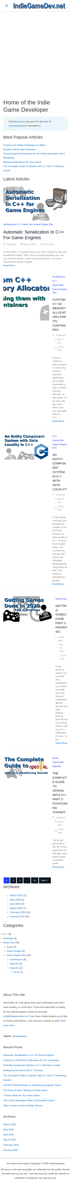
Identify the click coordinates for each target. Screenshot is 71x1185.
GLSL (16, 972)
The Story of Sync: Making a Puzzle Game (25, 1090)
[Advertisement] (35, 49)
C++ (19, 224)
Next (43, 880)
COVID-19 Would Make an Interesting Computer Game (32, 1085)
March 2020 (16, 908)
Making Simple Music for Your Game (22, 162)
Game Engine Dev (43, 224)
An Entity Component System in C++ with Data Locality (60, 472)
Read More (9, 265)
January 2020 (17, 916)
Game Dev (27, 224)
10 (34, 880)
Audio (55, 758)
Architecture (9, 224)
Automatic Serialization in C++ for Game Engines (28, 1055)
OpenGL (14, 968)
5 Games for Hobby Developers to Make (24, 145)
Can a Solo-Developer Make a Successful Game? (29, 1100)
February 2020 (18, 912)
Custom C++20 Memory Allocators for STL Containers (31, 1060)
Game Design (14, 951)
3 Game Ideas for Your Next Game (21, 1095)
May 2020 (15, 900)
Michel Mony (61, 639)
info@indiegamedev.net (15, 1016)
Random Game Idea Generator (19, 149)
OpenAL (57, 766)
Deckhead (11, 244)
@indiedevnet (19, 1036)
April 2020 (15, 904)
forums (21, 121)
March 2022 (16, 895)
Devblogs (8, 938)
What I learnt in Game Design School (22, 1105)
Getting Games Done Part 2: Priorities (61, 618)
